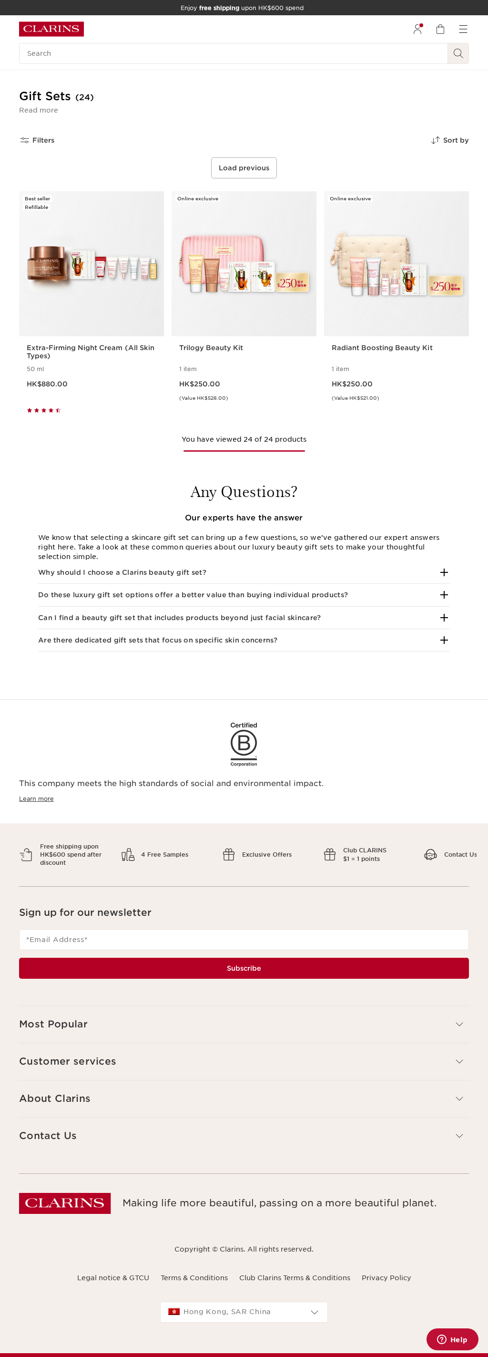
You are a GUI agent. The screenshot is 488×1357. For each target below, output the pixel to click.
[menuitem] (417, 29)
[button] (38, 110)
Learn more (36, 798)
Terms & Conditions (194, 1270)
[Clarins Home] (51, 29)
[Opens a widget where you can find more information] (452, 1340)
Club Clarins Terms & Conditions (294, 1270)
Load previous (244, 168)
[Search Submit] (458, 53)
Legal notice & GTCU (113, 1270)
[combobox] (244, 1304)
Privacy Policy (386, 1270)
